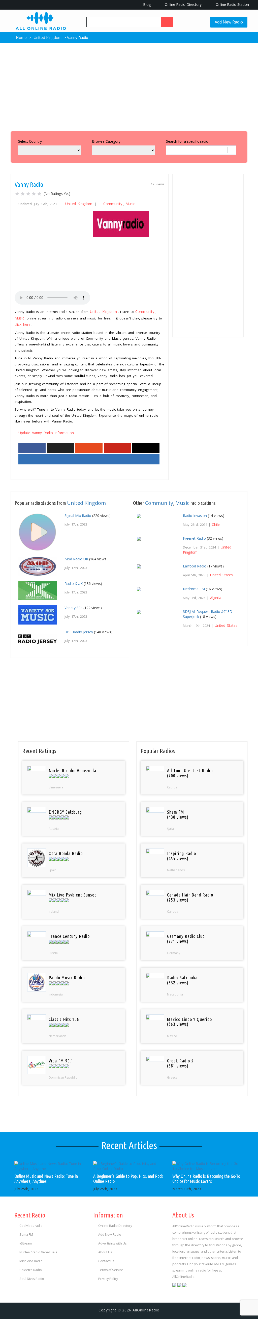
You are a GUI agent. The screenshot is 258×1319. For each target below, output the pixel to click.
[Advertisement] (129, 86)
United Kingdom (47, 37)
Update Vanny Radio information (46, 432)
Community (112, 203)
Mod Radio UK (76, 559)
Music (130, 203)
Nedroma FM (194, 588)
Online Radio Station (232, 4)
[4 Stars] (33, 193)
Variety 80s (73, 607)
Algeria (215, 597)
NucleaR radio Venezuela (38, 1252)
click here (22, 324)
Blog (146, 4)
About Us (105, 1252)
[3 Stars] (28, 193)
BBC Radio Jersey (78, 632)
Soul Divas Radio (31, 1279)
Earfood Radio (194, 566)
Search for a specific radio (187, 141)
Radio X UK (73, 583)
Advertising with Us (112, 1243)
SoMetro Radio (30, 1270)
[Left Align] (167, 22)
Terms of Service (110, 1270)
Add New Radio (229, 22)
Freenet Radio (194, 538)
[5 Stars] (39, 193)
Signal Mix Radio (77, 515)
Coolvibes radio (31, 1226)
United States (221, 575)
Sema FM (26, 1234)
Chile (216, 524)
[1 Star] (17, 193)
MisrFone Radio (31, 1261)
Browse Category (106, 141)
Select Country (30, 141)
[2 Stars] (22, 193)
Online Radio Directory (183, 4)
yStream (25, 1243)
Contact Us (106, 1261)
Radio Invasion (195, 515)
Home (21, 37)
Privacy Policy (108, 1279)
